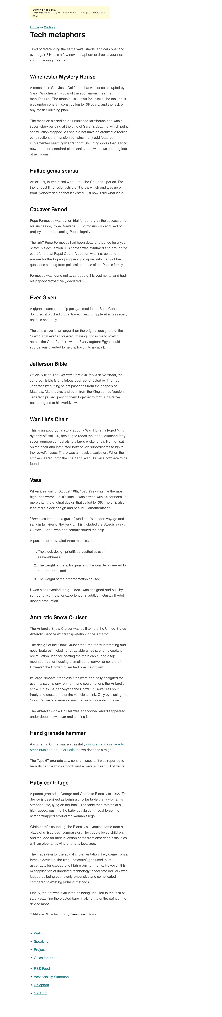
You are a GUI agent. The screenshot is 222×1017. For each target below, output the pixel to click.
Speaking (41, 941)
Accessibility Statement (52, 976)
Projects (40, 949)
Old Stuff (40, 992)
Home (34, 26)
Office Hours (43, 957)
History (92, 914)
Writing (49, 26)
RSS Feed (42, 968)
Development (78, 914)
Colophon (41, 984)
